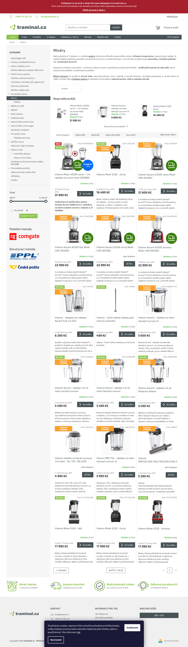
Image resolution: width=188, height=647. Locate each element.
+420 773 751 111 (62, 618)
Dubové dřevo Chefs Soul (22, 121)
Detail (129, 263)
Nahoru (62, 570)
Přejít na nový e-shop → (94, 10)
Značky (14, 180)
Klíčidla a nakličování (20, 90)
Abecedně (130, 135)
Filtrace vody (17, 149)
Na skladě (21, 210)
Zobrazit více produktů (114, 126)
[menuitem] (13, 37)
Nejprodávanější (113, 135)
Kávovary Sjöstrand (19, 86)
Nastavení (55, 640)
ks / (159, 615)
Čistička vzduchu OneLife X (23, 78)
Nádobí (14, 110)
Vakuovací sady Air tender (22, 145)
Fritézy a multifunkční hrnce (23, 62)
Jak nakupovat (101, 614)
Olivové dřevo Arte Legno (22, 125)
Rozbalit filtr (27, 215)
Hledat (116, 27)
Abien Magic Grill (18, 58)
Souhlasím (132, 627)
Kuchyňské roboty (19, 94)
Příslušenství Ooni (22, 137)
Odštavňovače (17, 118)
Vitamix (17, 102)
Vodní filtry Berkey (22, 153)
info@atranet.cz (62, 614)
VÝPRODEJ (15, 176)
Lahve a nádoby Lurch (20, 66)
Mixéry (14, 98)
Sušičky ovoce (17, 141)
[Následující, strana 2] (169, 570)
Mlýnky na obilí (17, 106)
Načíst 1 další (116, 570)
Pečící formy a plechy (20, 74)
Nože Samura (17, 114)
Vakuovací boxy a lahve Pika (23, 172)
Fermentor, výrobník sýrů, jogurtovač (27, 82)
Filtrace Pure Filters (22, 157)
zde (78, 632)
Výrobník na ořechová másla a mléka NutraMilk (27, 163)
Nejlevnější (80, 135)
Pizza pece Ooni (18, 133)
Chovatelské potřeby (20, 168)
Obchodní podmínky (104, 617)
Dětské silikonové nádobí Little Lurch (27, 70)
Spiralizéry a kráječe (20, 129)
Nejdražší (95, 135)
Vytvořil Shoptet (171, 640)
